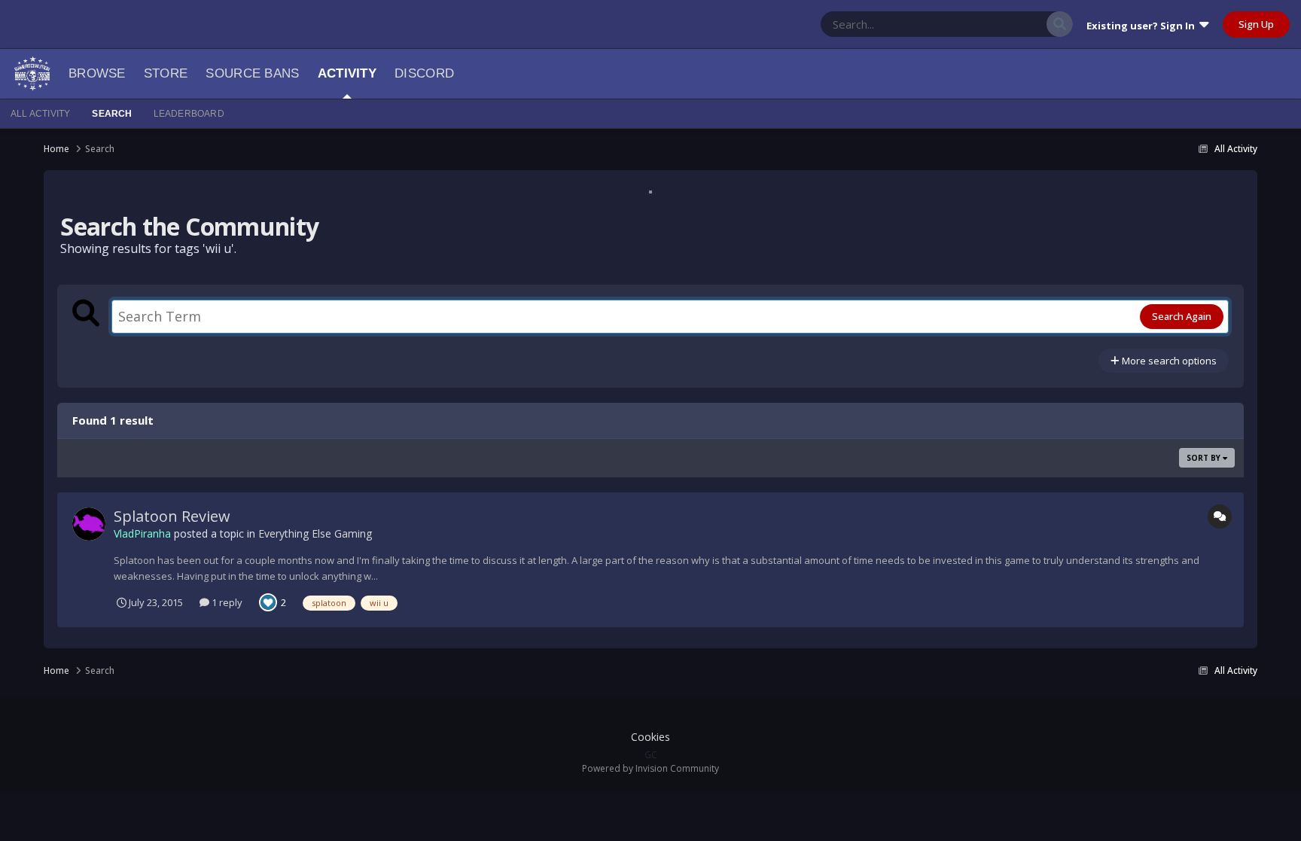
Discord (424, 73)
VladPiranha (142, 533)
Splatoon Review (172, 516)
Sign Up (1256, 24)
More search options (1168, 360)
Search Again (1181, 316)
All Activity (40, 113)
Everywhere (1001, 23)
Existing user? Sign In (1142, 25)
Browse (97, 73)
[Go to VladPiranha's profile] (88, 524)
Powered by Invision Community (650, 768)
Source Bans (252, 73)
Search (112, 113)
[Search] (1060, 24)
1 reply (225, 602)
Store (166, 73)
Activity (347, 73)
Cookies (650, 737)
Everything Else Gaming (315, 533)
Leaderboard (189, 113)
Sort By (1205, 457)
